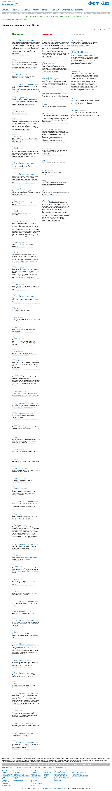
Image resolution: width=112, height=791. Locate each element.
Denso (16, 61)
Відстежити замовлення (72, 9)
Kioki (16, 120)
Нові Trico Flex (6, 779)
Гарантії (15, 9)
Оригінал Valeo (35, 782)
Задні (45, 777)
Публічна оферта (77, 774)
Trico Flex (4, 777)
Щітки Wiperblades (36, 783)
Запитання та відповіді (79, 772)
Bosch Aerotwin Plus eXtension (21, 775)
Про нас (5, 9)
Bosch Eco (47, 40)
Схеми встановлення (60, 774)
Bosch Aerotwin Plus (18, 774)
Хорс (16, 317)
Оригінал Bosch (17, 782)
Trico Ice (4, 780)
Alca (15, 351)
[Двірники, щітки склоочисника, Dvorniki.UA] (98, 4)
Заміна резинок (48, 779)
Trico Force (5, 772)
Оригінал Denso (36, 775)
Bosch (16, 148)
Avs (15, 136)
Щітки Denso (35, 771)
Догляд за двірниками (60, 775)
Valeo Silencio (19, 361)
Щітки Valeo (34, 777)
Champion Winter (20, 723)
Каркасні (46, 774)
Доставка (26, 9)
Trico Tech (5, 783)
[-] (12, 40)
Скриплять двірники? (60, 771)
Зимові (46, 775)
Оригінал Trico (6, 785)
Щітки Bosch (16, 771)
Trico (16, 591)
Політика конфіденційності (80, 775)
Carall (16, 515)
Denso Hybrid (19, 74)
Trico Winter (18, 392)
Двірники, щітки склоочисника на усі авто (53, 788)
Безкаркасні (47, 772)
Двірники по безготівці (61, 779)
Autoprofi (17, 189)
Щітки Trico (5, 771)
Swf (15, 632)
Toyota (36, 40)
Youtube (51, 767)
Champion (17, 438)
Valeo (16, 375)
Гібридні (46, 771)
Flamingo (17, 525)
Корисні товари (76, 771)
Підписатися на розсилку (23, 767)
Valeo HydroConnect (37, 779)
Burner (45, 63)
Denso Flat (34, 774)
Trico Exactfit (5, 782)
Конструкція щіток (59, 772)
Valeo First (34, 780)
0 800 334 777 (11, 4)
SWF (32, 785)
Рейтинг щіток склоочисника (62, 777)
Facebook (44, 767)
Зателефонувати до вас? (9, 1)
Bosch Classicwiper (18, 780)
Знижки (36, 9)
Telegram (37, 767)
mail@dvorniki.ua (61, 767)
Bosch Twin (18, 221)
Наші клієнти (58, 780)
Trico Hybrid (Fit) (7, 774)
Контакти (55, 9)
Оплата (45, 9)
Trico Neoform (6, 775)
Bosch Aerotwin (20, 612)
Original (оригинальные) (23, 40)
